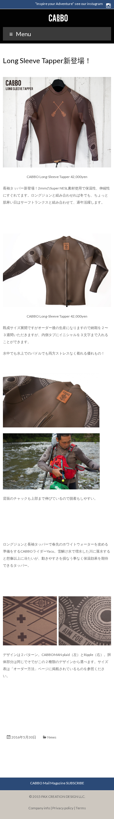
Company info (39, 808)
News (51, 737)
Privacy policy (62, 808)
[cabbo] (57, 15)
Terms (81, 808)
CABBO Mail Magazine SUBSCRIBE (57, 783)
